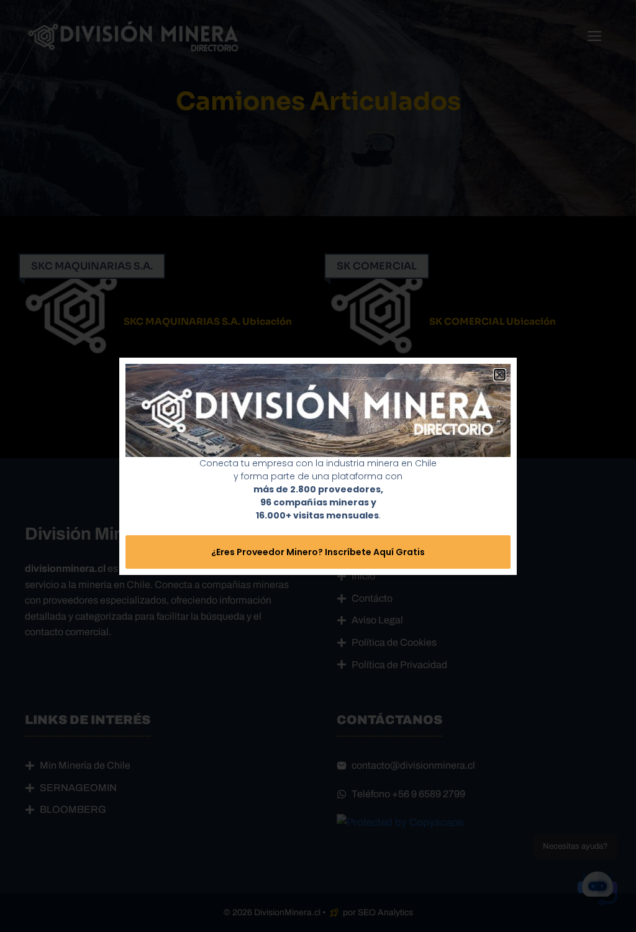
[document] (318, 466)
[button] (499, 374)
